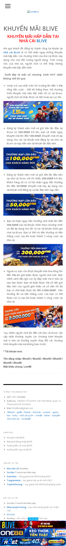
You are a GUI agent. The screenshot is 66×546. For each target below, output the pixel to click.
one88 (39, 415)
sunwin (46, 412)
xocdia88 (25, 418)
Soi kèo (11, 472)
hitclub (27, 412)
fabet (47, 415)
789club (11, 412)
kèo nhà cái (13, 418)
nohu (15, 415)
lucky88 (56, 415)
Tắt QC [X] (33, 519)
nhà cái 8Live (11, 52)
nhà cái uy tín (26, 415)
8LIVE (42, 40)
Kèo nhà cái (13, 468)
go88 (19, 412)
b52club (37, 412)
